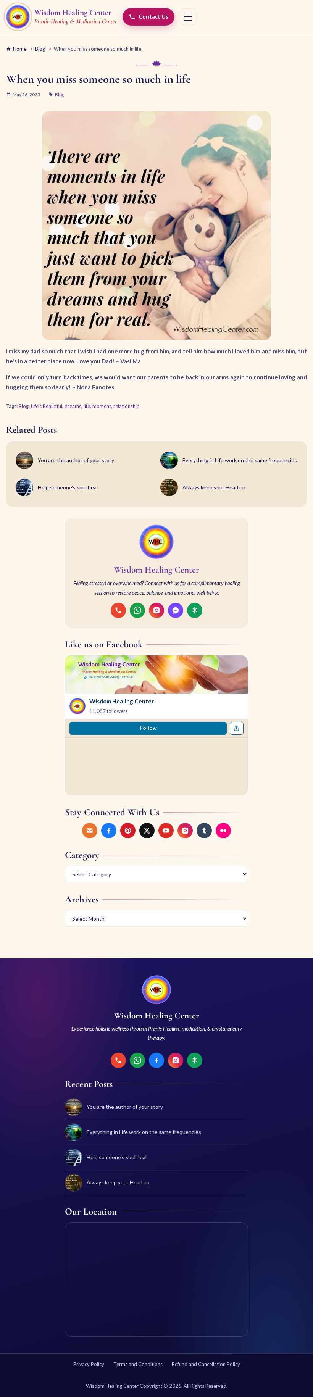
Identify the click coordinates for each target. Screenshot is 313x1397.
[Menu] (188, 16)
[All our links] (194, 610)
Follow (148, 728)
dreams (73, 406)
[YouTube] (166, 830)
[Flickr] (223, 830)
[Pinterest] (128, 830)
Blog (40, 49)
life (87, 406)
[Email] (89, 830)
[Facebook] (108, 830)
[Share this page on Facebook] (237, 728)
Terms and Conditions (138, 1364)
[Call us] (118, 610)
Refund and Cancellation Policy (206, 1364)
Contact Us (153, 16)
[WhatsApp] (137, 610)
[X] (147, 830)
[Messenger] (175, 610)
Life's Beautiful (46, 406)
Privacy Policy (88, 1364)
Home (19, 49)
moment (101, 406)
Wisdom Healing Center (121, 701)
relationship (126, 406)
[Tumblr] (204, 830)
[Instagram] (156, 610)
